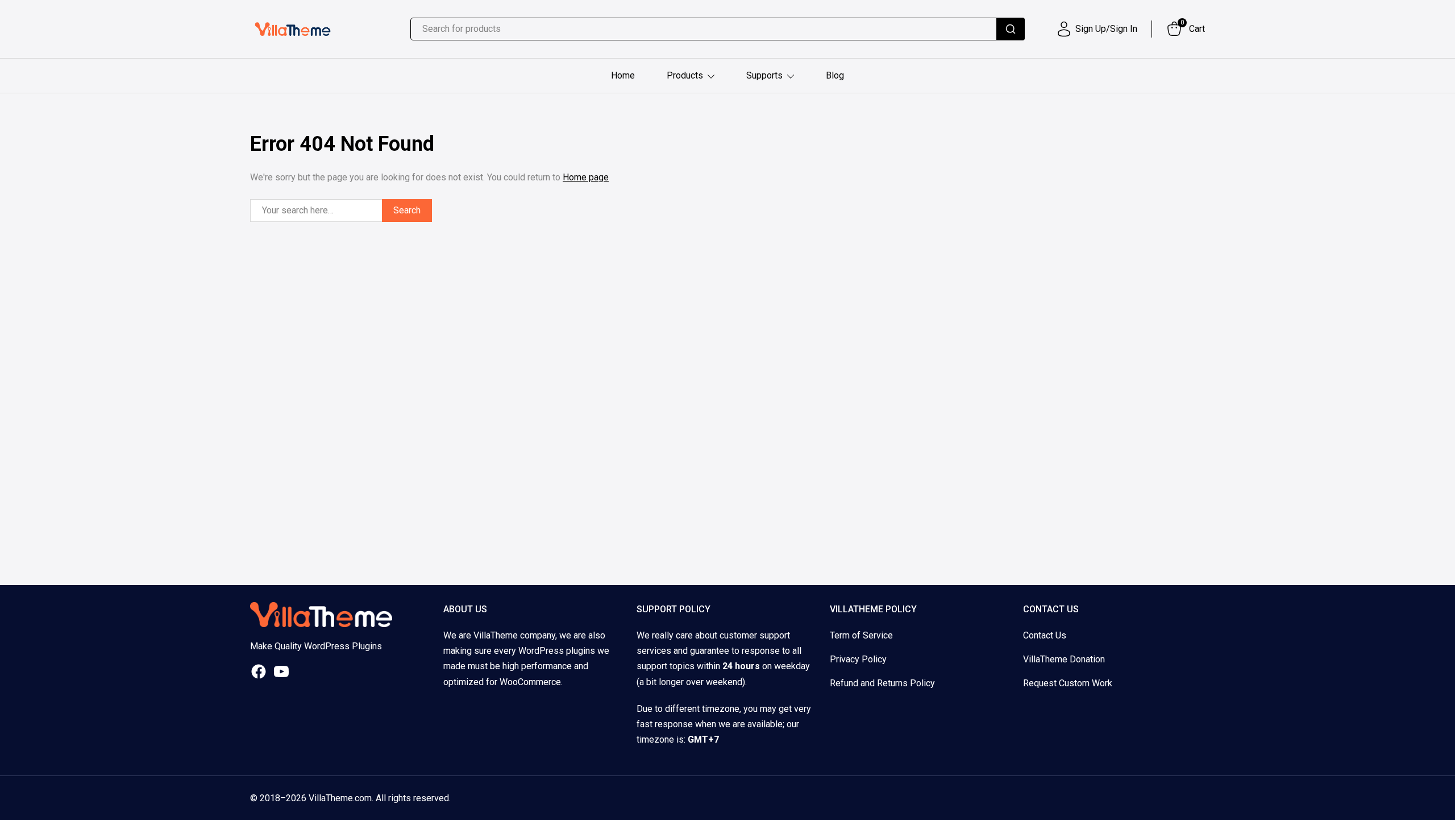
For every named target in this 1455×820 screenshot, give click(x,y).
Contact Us (1044, 635)
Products (685, 75)
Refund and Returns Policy (882, 683)
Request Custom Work (1067, 683)
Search (407, 210)
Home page (586, 177)
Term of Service (861, 635)
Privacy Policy (858, 659)
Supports (764, 75)
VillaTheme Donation (1064, 659)
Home (623, 75)
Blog (835, 75)
